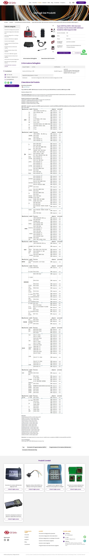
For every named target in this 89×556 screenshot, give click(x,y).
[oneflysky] (8, 540)
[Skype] (11, 83)
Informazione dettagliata (30, 58)
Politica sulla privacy (8, 554)
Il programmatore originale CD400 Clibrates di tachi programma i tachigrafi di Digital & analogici (55, 486)
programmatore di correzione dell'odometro (60, 447)
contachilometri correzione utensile (22, 22)
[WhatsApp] (5, 83)
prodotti (39, 2)
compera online (63, 2)
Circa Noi (34, 2)
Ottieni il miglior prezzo (64, 52)
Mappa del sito (16, 554)
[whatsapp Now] (84, 54)
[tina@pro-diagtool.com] (84, 541)
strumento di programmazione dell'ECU (36, 447)
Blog (52, 2)
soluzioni (44, 2)
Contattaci (56, 2)
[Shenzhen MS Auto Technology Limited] (9, 2)
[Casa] (10, 534)
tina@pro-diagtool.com (12, 77)
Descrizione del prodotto (47, 58)
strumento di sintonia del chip (29, 450)
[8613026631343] (5, 540)
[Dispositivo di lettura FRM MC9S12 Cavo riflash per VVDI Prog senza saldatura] (34, 474)
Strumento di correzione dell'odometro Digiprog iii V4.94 (13, 486)
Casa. (30, 2)
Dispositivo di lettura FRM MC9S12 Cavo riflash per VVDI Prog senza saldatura (34, 486)
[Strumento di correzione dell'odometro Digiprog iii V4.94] (13, 474)
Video (48, 2)
